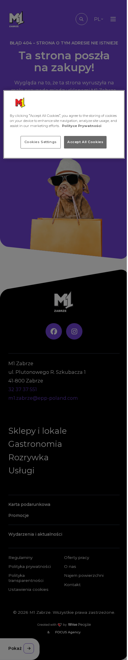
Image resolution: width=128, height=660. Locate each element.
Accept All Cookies (85, 142)
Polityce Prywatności (82, 126)
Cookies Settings (40, 142)
